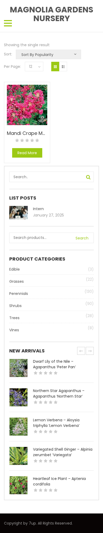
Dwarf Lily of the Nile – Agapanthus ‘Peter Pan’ (54, 364)
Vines (14, 330)
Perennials (18, 293)
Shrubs (15, 305)
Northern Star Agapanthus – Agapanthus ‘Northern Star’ (59, 393)
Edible (14, 269)
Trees (14, 317)
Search (82, 238)
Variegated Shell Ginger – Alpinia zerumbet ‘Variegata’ (62, 452)
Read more (27, 152)
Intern (38, 208)
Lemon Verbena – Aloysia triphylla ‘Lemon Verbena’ (56, 422)
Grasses (16, 281)
